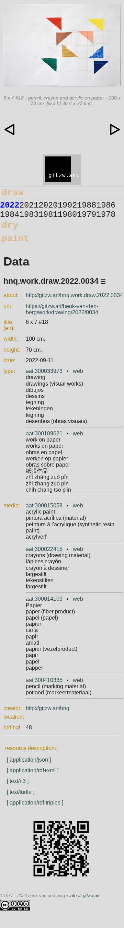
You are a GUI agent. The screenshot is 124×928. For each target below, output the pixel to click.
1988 (86, 205)
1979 (86, 214)
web (78, 371)
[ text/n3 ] (18, 781)
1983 (28, 214)
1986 (105, 205)
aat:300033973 (44, 371)
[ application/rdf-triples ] (35, 803)
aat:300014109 (44, 599)
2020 (48, 205)
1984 (9, 214)
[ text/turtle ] (20, 792)
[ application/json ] (29, 760)
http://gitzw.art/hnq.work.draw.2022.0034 (74, 295)
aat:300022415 (44, 549)
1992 (67, 205)
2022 (9, 205)
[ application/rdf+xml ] (32, 770)
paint (15, 239)
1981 (48, 214)
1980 (67, 214)
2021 (28, 205)
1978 (105, 214)
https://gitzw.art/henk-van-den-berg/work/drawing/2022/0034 (62, 309)
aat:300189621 (44, 433)
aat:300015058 (44, 505)
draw (13, 193)
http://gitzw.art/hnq (47, 708)
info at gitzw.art (84, 895)
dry (10, 225)
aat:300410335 (44, 680)
